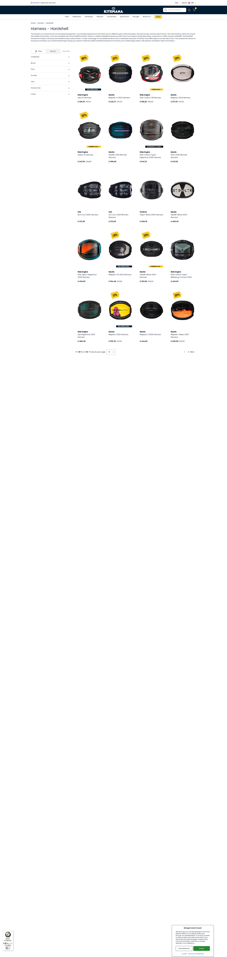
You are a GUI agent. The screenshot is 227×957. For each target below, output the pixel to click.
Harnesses (89, 17)
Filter (40, 51)
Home (33, 23)
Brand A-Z (147, 17)
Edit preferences (184, 948)
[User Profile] (189, 10)
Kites (67, 17)
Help (176, 3)
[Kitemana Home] (113, 10)
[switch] (8, 948)
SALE (158, 17)
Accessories (111, 17)
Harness (40, 23)
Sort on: (53, 51)
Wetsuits (100, 17)
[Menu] (12, 931)
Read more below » (168, 41)
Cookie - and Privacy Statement (193, 954)
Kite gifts (136, 17)
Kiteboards (77, 17)
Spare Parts (124, 17)
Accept (201, 948)
